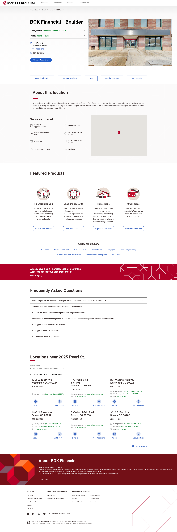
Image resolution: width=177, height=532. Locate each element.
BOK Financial (136, 78)
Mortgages (111, 250)
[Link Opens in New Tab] (28, 514)
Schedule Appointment (41, 60)
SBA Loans (116, 255)
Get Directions (38, 49)
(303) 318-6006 (115, 419)
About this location (42, 78)
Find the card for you (133, 228)
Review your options (43, 228)
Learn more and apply (73, 228)
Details (35, 405)
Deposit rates (97, 250)
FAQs (91, 78)
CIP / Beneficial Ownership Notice (57, 514)
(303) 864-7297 (37, 387)
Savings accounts (80, 250)
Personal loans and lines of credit (69, 255)
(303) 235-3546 (115, 387)
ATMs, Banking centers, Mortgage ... (45, 368)
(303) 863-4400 (37, 419)
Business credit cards (61, 250)
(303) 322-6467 (76, 419)
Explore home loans (103, 228)
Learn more (44, 479)
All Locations (138, 446)
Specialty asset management (96, 255)
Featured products (69, 78)
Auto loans (45, 250)
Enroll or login (35, 276)
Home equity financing (128, 250)
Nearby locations (112, 78)
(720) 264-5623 (76, 389)
